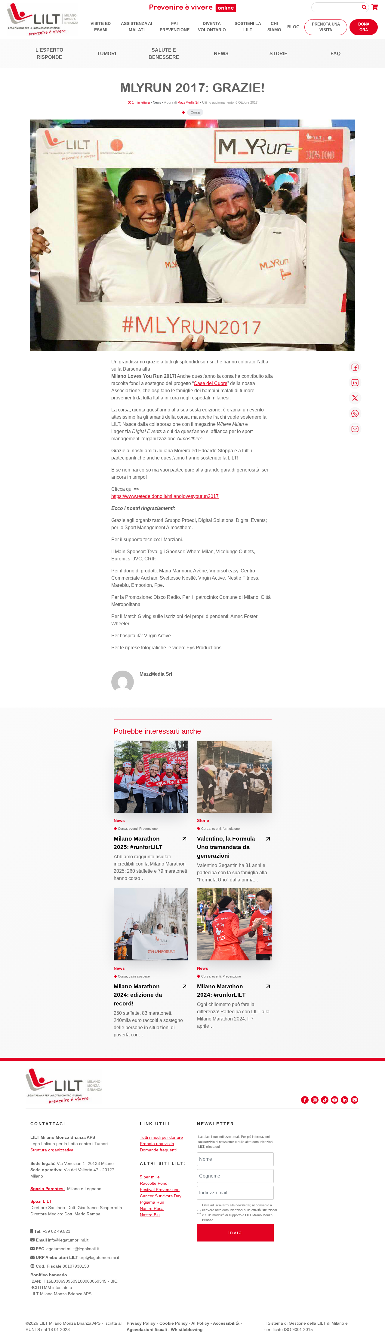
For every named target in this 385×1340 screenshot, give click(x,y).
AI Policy (200, 1323)
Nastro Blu (150, 1214)
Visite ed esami (101, 26)
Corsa (195, 112)
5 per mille (150, 1177)
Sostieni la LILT (248, 26)
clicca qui (213, 1146)
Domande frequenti (158, 1149)
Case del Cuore (210, 383)
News (221, 53)
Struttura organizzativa (51, 1149)
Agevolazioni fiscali (147, 1329)
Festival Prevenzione (160, 1189)
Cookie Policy (173, 1323)
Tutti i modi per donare (161, 1137)
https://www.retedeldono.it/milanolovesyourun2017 (165, 496)
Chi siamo (274, 26)
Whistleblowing (187, 1329)
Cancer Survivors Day (160, 1195)
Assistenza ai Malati (136, 26)
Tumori (106, 53)
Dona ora (363, 27)
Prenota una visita (326, 27)
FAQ (335, 53)
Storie (279, 53)
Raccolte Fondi (154, 1183)
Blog (293, 26)
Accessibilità (226, 1323)
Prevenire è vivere (191, 7)
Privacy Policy (141, 1323)
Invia (235, 1232)
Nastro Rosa (152, 1208)
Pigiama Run (152, 1202)
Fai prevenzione (174, 26)
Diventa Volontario (212, 26)
